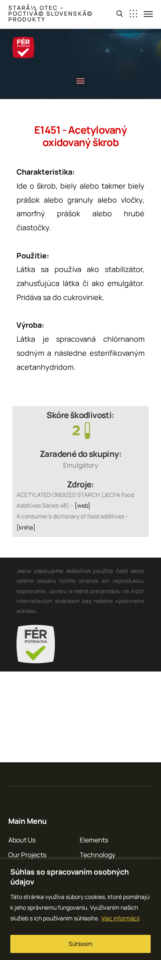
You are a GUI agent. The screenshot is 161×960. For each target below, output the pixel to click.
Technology (97, 854)
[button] (81, 80)
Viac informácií (120, 918)
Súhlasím (80, 944)
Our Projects (27, 854)
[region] (80, 909)
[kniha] (26, 527)
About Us (22, 839)
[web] (82, 505)
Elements (94, 839)
